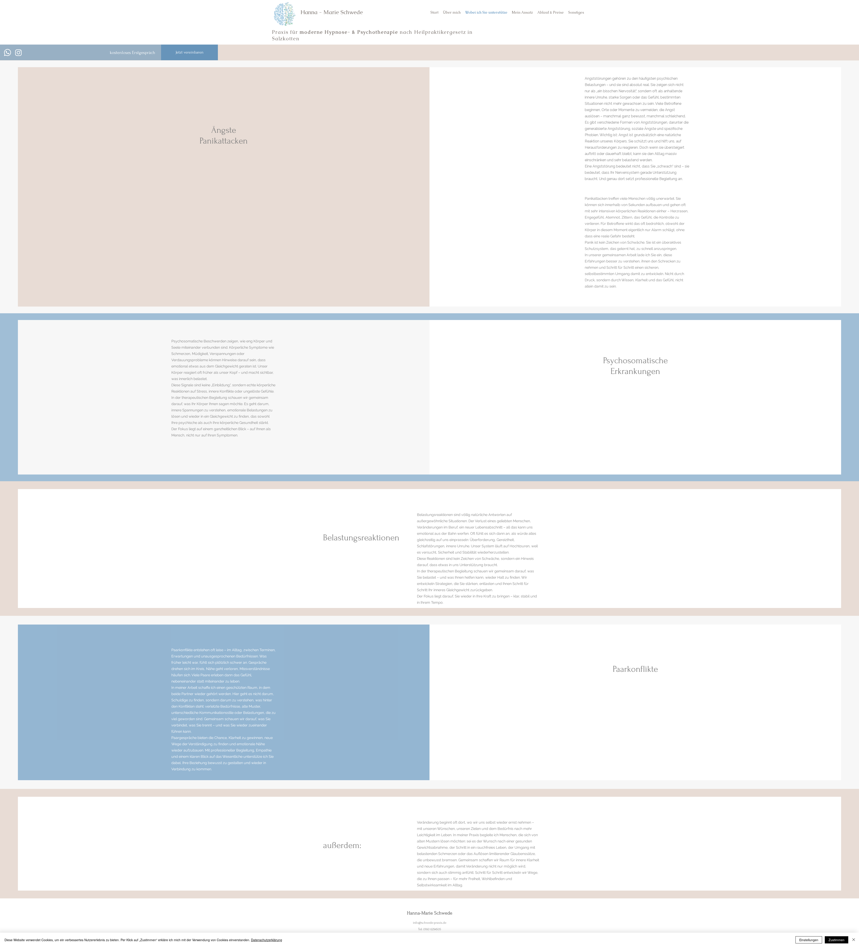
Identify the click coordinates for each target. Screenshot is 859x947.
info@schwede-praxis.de (429, 923)
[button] (576, 12)
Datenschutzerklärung (266, 940)
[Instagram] (18, 52)
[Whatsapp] (7, 52)
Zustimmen (836, 940)
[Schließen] (853, 939)
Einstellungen (808, 940)
